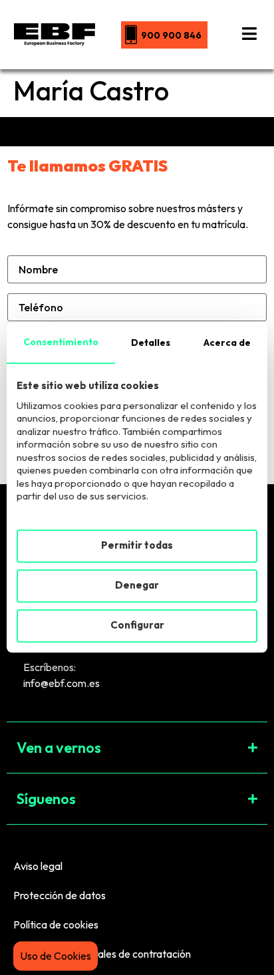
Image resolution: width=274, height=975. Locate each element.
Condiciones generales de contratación (102, 953)
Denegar (137, 585)
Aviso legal (38, 866)
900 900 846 (171, 35)
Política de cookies (55, 924)
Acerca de (227, 342)
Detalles (150, 342)
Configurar (137, 625)
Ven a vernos (59, 747)
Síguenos (46, 798)
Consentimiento (60, 342)
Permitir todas (137, 545)
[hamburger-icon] (249, 34)
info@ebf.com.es (61, 683)
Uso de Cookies (55, 955)
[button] (137, 747)
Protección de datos (59, 895)
